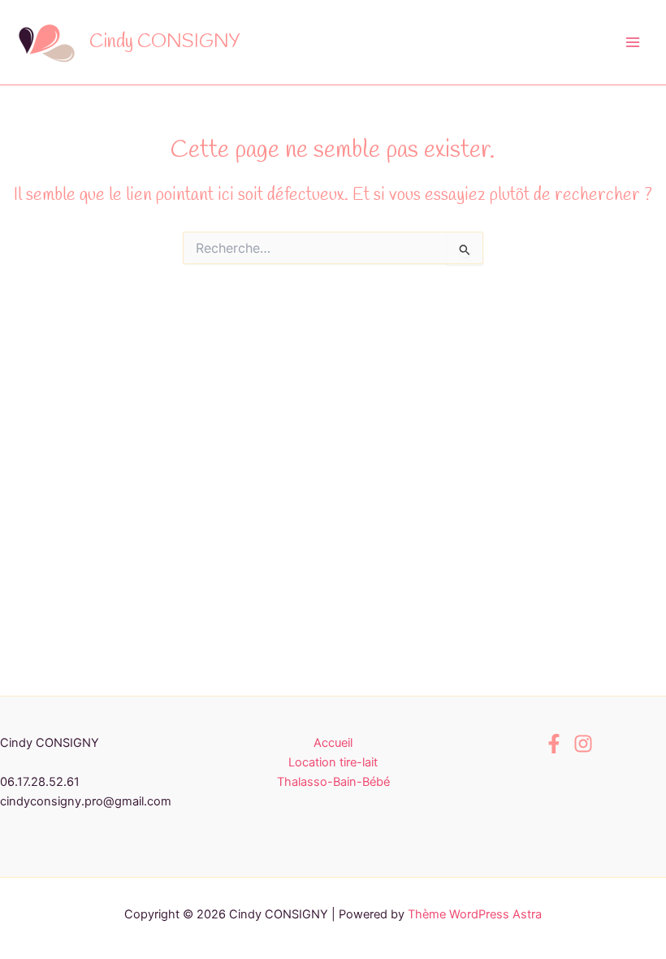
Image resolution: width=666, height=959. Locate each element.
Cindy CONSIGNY (164, 42)
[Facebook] (554, 743)
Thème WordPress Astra (475, 914)
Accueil (333, 743)
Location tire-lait (333, 762)
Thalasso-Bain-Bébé (333, 782)
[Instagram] (583, 743)
